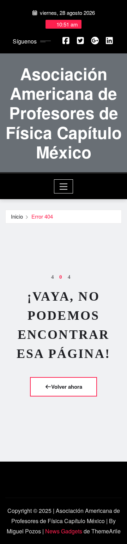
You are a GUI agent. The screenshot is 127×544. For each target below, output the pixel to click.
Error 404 (42, 216)
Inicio (17, 216)
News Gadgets (63, 531)
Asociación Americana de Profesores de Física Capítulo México (64, 112)
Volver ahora (66, 386)
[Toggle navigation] (63, 186)
